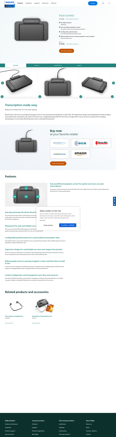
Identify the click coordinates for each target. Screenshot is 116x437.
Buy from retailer (66, 51)
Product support (10, 431)
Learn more (42, 220)
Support (36, 3)
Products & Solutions (11, 424)
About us (89, 424)
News (87, 427)
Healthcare (62, 424)
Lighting (61, 427)
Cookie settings (48, 225)
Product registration (38, 431)
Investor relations (91, 431)
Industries (29, 3)
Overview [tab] (15, 65)
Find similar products (71, 19)
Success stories (9, 434)
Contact (92, 3)
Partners (53, 3)
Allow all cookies (67, 225)
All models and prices (72, 44)
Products (20, 3)
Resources (45, 3)
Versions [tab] (36, 65)
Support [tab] (79, 65)
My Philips (35, 434)
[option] (19, 83)
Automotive (63, 431)
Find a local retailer (58, 163)
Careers (88, 434)
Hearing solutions (64, 434)
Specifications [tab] (58, 65)
